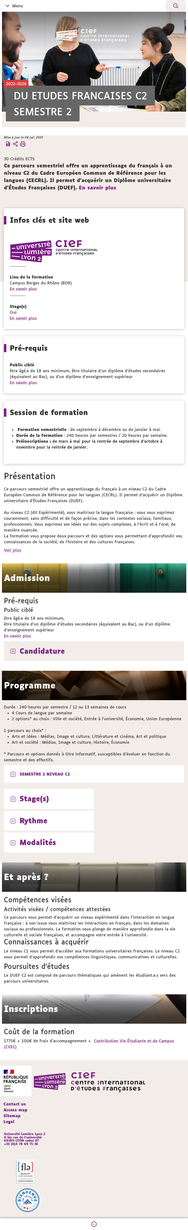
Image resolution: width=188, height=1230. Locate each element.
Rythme (33, 820)
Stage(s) (34, 798)
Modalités (38, 842)
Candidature (42, 651)
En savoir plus (97, 187)
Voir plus (13, 550)
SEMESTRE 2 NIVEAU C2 (45, 774)
